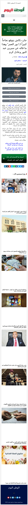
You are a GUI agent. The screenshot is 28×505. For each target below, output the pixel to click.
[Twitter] (17, 498)
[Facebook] (20, 498)
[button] (14, 20)
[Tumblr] (11, 498)
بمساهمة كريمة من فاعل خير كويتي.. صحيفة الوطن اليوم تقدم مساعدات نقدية (14, 290)
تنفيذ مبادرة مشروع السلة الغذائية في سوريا (16, 483)
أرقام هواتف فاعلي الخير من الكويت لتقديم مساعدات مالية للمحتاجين (16, 442)
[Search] (2, 15)
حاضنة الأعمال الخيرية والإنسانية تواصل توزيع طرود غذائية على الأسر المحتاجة (14, 326)
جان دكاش (11, 105)
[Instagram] (15, 498)
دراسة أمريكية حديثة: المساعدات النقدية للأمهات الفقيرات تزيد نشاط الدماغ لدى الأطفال (15, 405)
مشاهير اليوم (17, 60)
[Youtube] (8, 498)
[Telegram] (13, 498)
